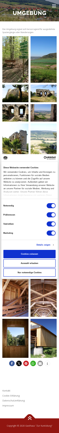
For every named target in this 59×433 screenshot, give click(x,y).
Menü (53, 6)
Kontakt (6, 390)
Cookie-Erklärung (11, 395)
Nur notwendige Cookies (30, 272)
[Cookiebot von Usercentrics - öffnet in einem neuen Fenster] (42, 157)
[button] (12, 363)
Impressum (8, 405)
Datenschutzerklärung (13, 400)
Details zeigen (43, 245)
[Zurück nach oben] (29, 418)
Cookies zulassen (29, 254)
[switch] (51, 214)
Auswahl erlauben (29, 263)
